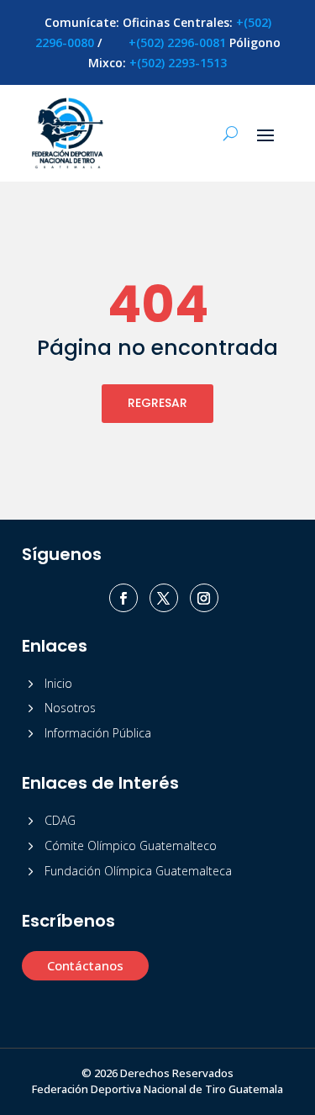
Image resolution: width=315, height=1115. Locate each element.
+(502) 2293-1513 (178, 63)
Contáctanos (85, 965)
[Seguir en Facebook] (123, 598)
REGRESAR (157, 402)
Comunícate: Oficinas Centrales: (140, 22)
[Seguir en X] (164, 598)
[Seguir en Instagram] (204, 598)
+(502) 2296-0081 (177, 42)
